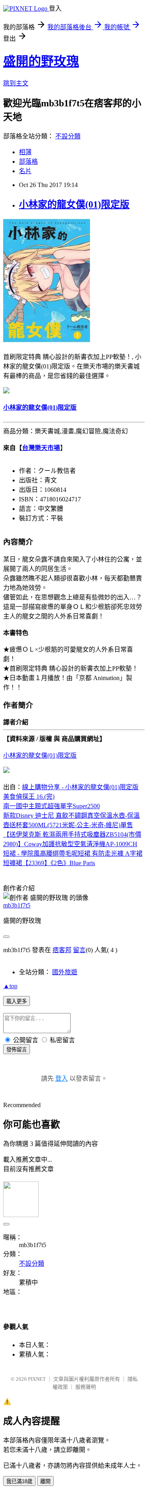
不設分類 (68, 136)
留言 (79, 950)
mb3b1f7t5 (16, 905)
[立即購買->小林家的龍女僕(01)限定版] (46, 340)
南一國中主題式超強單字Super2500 (51, 806)
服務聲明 (85, 1387)
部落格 (28, 161)
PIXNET (37, 1379)
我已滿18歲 (19, 1481)
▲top (10, 986)
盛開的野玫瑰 (41, 61)
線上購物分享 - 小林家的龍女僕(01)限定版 (80, 787)
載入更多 (16, 1001)
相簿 (25, 152)
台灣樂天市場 (41, 447)
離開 (45, 1481)
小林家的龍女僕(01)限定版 (74, 204)
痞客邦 (61, 950)
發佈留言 (16, 1050)
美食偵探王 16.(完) (28, 796)
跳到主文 (15, 83)
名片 (25, 171)
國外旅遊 (64, 972)
